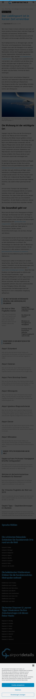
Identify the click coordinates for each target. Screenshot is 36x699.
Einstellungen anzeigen (18, 695)
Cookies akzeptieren (18, 685)
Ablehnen (18, 690)
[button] (33, 665)
